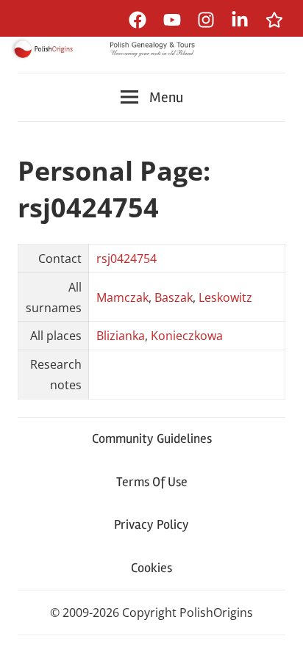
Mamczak (122, 297)
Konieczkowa (187, 336)
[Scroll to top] (277, 646)
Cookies (151, 568)
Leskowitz (225, 297)
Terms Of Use (152, 482)
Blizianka (120, 336)
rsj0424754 (126, 258)
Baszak (173, 297)
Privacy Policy (151, 524)
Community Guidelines (152, 438)
